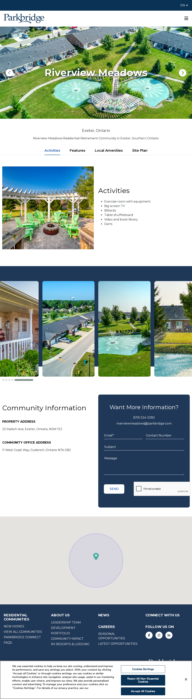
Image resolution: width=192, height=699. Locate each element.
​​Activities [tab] (52, 150)
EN (183, 5)
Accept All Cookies (143, 691)
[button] (12, 379)
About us (60, 615)
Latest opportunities (117, 644)
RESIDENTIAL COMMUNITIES (16, 617)
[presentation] (9, 72)
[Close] (186, 679)
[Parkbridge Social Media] (149, 635)
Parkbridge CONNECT (22, 637)
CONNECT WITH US (163, 615)
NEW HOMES (14, 626)
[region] (96, 680)
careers (106, 627)
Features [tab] (77, 150)
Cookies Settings (143, 669)
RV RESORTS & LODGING (70, 644)
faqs (8, 642)
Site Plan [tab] (140, 150)
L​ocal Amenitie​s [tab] (109, 150)
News (103, 615)
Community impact (67, 638)
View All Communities (23, 632)
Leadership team (66, 622)
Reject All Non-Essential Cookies (143, 680)
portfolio (60, 633)
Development (63, 628)
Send (114, 489)
